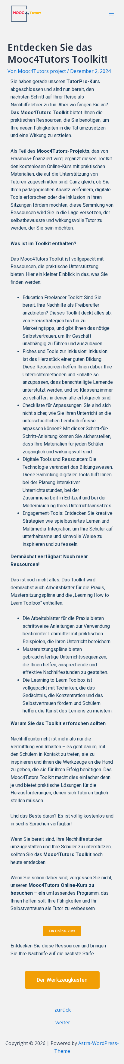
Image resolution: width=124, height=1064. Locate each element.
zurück (62, 1009)
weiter (62, 1022)
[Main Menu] (111, 13)
